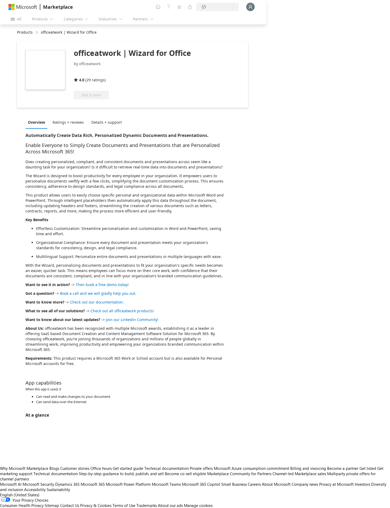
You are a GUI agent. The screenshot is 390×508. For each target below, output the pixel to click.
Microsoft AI (10, 484)
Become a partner (342, 468)
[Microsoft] (22, 7)
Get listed (367, 468)
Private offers (201, 468)
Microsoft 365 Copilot (201, 484)
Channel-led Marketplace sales (299, 473)
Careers (254, 484)
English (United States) (20, 494)
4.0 (81, 79)
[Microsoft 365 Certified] (93, 72)
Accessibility (35, 489)
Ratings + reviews (68, 122)
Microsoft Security (38, 484)
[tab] (37, 122)
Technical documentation (166, 468)
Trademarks (146, 505)
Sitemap (52, 505)
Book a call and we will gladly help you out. (98, 293)
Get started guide (128, 468)
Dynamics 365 (67, 484)
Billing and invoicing (308, 468)
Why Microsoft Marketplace (24, 468)
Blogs (54, 468)
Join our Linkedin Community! (132, 319)
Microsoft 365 (93, 484)
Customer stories (74, 468)
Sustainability (58, 489)
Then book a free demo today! (102, 284)
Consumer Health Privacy (22, 505)
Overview (36, 122)
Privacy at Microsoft (336, 484)
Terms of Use (123, 505)
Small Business (234, 484)
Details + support (106, 122)
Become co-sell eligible (185, 473)
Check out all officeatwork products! (122, 310)
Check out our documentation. (97, 302)
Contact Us (69, 505)
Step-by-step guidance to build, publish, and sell (121, 473)
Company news (305, 484)
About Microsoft (276, 484)
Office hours (101, 468)
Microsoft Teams (166, 484)
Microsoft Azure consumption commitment (252, 468)
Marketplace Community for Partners (239, 473)
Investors (362, 484)
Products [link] (25, 32)
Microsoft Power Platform (128, 484)
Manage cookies (198, 505)
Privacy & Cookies (95, 505)
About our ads (170, 505)
